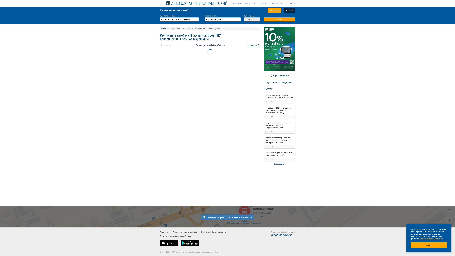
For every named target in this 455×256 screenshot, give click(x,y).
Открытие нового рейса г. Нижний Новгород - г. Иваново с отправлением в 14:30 (279, 125)
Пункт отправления (167, 16)
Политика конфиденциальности (213, 232)
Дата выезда (249, 16)
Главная (237, 3)
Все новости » (279, 164)
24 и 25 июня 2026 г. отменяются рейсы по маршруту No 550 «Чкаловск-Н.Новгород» (278, 110)
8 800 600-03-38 (282, 235)
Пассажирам (276, 3)
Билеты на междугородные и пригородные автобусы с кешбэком (279, 96)
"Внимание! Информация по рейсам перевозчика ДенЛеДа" (279, 154)
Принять (429, 245)
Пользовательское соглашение (185, 232)
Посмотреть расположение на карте (227, 217)
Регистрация (274, 10)
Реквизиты (164, 232)
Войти (290, 10)
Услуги (263, 3)
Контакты (290, 3)
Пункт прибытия (211, 16)
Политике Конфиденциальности (430, 239)
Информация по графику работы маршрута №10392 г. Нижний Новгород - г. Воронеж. (278, 140)
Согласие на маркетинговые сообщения (175, 236)
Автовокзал (250, 3)
